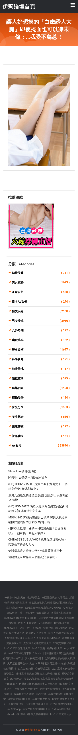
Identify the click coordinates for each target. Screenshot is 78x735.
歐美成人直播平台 (36, 633)
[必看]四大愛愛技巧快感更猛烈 (28, 477)
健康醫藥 (41, 426)
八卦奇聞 (41, 330)
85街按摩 (41, 693)
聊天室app (61, 628)
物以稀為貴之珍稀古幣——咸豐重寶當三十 (35, 550)
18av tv (37, 653)
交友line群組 (45, 622)
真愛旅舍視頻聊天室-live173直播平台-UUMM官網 (32, 638)
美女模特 (41, 282)
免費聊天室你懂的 (50, 688)
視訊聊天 (41, 436)
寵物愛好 (41, 397)
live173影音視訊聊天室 (61, 633)
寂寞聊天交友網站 (24, 693)
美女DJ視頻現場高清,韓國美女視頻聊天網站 (48, 678)
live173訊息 (38, 648)
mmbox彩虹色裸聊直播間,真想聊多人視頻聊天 (31, 683)
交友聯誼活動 (42, 668)
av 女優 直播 (66, 683)
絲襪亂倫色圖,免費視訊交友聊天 (43, 607)
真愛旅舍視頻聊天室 (19, 699)
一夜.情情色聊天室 (15, 597)
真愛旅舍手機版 (41, 699)
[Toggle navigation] (72, 4)
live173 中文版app (60, 714)
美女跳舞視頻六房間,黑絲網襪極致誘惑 (51, 602)
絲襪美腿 (41, 273)
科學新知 (41, 359)
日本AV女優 (41, 301)
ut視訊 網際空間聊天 (61, 704)
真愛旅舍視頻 (16, 704)
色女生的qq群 (25, 668)
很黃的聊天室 (54, 648)
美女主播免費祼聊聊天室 (36, 709)
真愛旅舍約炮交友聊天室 (37, 643)
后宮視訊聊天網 (14, 607)
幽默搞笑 (41, 340)
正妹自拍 (41, 292)
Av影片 (41, 445)
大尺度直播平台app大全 (20, 663)
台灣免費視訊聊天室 (36, 704)
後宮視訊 (48, 628)
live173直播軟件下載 (19, 653)
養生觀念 (41, 416)
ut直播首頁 (42, 612)
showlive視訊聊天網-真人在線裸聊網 (27, 714)
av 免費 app (14, 709)
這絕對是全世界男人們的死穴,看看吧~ (32, 557)
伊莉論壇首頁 (32, 729)
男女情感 (41, 321)
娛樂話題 (41, 388)
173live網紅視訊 (61, 709)
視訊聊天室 (33, 597)
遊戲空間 (41, 378)
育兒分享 (41, 407)
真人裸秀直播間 (34, 658)
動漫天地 (41, 368)
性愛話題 (41, 311)
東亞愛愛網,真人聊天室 (55, 597)
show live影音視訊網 (22, 471)
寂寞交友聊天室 (62, 643)
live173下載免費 (27, 622)
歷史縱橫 (41, 349)
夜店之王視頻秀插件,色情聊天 (21, 688)
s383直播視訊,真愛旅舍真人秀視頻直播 (38, 673)
